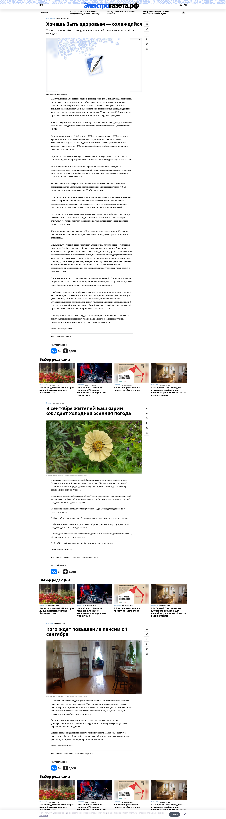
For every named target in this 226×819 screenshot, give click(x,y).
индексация (79, 754)
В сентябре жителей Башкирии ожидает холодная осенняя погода (85, 13)
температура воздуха (90, 557)
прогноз (67, 557)
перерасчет (89, 754)
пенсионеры (68, 754)
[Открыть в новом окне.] (56, 351)
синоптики (76, 557)
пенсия (59, 754)
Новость (43, 12)
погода (68, 336)
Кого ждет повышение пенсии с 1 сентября (121, 13)
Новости (49, 624)
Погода (49, 403)
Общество (50, 19)
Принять (174, 814)
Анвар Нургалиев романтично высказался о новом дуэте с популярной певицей (156, 13)
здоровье (60, 336)
